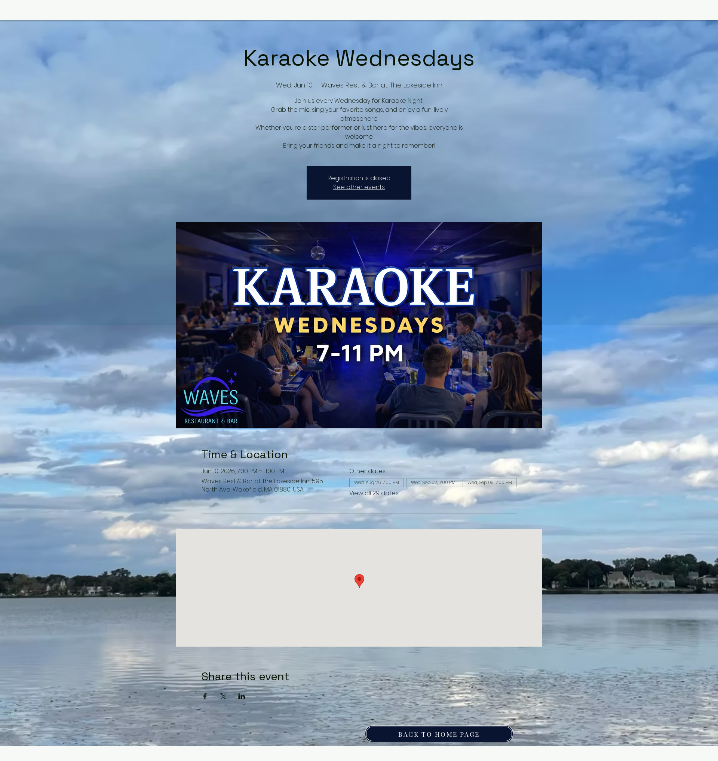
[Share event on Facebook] (205, 696)
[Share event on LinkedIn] (241, 696)
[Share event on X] (223, 696)
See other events (359, 187)
